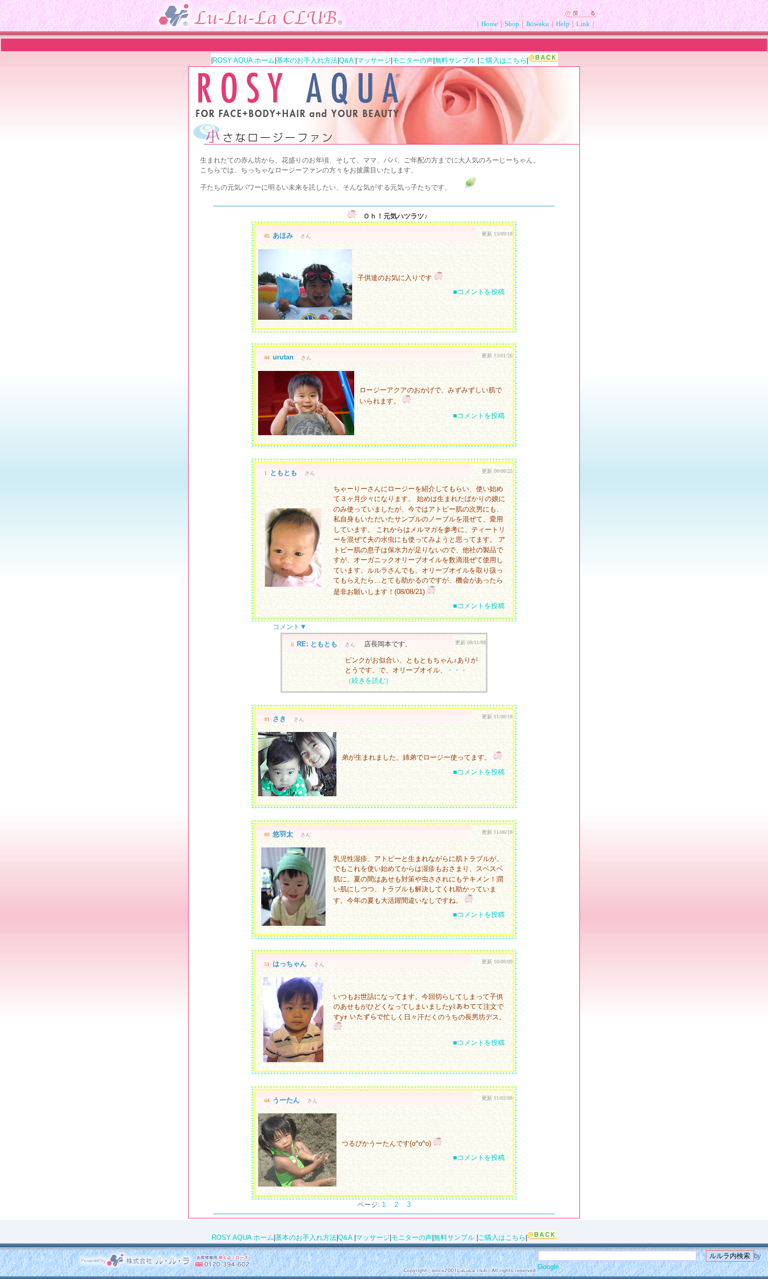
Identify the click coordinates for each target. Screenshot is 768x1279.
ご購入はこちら (503, 60)
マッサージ (374, 60)
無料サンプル (455, 60)
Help (562, 24)
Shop (512, 24)
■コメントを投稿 (479, 292)
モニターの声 (412, 60)
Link (583, 24)
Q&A (346, 60)
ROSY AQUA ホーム (244, 60)
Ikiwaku (537, 24)
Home (489, 24)
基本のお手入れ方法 (307, 60)
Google (548, 1267)
